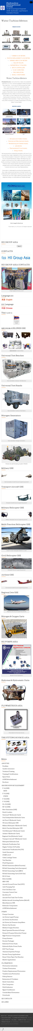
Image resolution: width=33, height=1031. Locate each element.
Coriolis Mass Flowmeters (10, 992)
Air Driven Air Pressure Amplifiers (13, 922)
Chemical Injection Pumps (11, 951)
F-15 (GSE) (5, 793)
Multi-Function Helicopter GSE (12, 828)
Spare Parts (6, 777)
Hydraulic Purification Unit (11, 844)
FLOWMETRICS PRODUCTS (19, 1017)
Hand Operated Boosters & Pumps (13, 930)
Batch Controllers (8, 982)
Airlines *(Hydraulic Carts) (11, 833)
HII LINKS (5, 1002)
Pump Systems (7, 938)
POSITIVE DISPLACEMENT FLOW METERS (18, 58)
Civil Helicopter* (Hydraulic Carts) (13, 831)
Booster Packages (8, 941)
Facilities (5, 766)
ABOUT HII (5, 763)
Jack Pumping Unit (8, 887)
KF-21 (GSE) (6, 807)
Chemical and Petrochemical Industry (18, 141)
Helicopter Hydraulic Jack (10, 841)
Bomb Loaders (7, 812)
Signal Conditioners (8, 990)
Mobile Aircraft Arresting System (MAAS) (15, 900)
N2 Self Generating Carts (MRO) (12, 871)
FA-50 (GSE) (6, 804)
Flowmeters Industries (9, 966)
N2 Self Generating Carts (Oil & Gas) (13, 873)
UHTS (5, 791)
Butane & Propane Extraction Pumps (14, 933)
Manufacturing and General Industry (18, 143)
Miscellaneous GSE (8, 903)
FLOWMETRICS (7, 963)
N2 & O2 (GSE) (6, 879)
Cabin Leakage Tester (9, 857)
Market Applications (9, 960)
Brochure (5, 782)
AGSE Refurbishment (9, 779)
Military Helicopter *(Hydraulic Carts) (14, 825)
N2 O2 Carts (6, 876)
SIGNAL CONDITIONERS (18, 74)
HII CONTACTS (7, 998)
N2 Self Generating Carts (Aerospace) (14, 868)
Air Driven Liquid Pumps (10, 917)
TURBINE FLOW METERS (18, 55)
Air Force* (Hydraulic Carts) (11, 820)
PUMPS (4, 912)
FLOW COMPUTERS (18, 70)
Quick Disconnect (8, 852)
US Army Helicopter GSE (10, 823)
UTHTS (5, 796)
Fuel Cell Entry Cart (9, 889)
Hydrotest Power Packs (10, 944)
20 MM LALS (6, 855)
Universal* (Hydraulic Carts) (11, 815)
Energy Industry (18, 150)
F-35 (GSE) (5, 801)
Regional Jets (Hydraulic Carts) (12, 836)
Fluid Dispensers (7, 863)
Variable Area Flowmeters (11, 974)
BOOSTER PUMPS (6, 1017)
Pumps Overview (8, 914)
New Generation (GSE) (9, 809)
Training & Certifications (10, 774)
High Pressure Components (11, 935)
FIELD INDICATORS (18, 72)
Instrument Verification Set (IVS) (13, 849)
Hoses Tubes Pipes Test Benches (13, 957)
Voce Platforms (14, 1023)
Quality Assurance (8, 769)
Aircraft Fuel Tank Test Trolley (12, 897)
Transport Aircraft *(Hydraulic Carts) (14, 839)
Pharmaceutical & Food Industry (18, 148)
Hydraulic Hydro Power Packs (12, 946)
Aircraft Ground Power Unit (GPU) (13, 884)
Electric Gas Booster (9, 925)
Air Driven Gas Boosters (10, 919)
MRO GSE (5, 881)
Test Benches (6, 860)
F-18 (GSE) (5, 799)
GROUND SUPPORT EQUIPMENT (13, 785)
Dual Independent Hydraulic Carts (13, 817)
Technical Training (8, 771)
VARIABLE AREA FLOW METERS (18, 60)
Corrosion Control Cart (9, 892)
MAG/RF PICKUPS (18, 63)
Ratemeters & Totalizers (10, 979)
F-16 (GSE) (5, 788)
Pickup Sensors (7, 976)
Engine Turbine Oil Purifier (11, 847)
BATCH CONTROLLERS (18, 67)
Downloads (6, 995)
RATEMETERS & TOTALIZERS (18, 65)
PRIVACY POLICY (6, 1021)
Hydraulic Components (10, 905)
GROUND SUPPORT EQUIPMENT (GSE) (18, 1015)
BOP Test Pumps (8, 949)
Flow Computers (7, 984)
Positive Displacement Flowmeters (13, 971)
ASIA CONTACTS (6, 1019)
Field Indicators (7, 987)
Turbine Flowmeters (9, 968)
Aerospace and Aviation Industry (18, 138)
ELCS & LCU (6, 895)
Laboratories (18, 146)
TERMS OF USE (22, 1019)
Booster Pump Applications (11, 954)
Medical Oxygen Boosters (10, 928)
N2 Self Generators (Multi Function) (13, 865)
